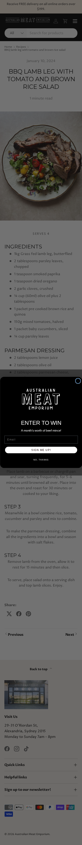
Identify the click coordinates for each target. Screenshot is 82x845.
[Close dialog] (77, 381)
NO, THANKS (41, 460)
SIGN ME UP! (41, 450)
